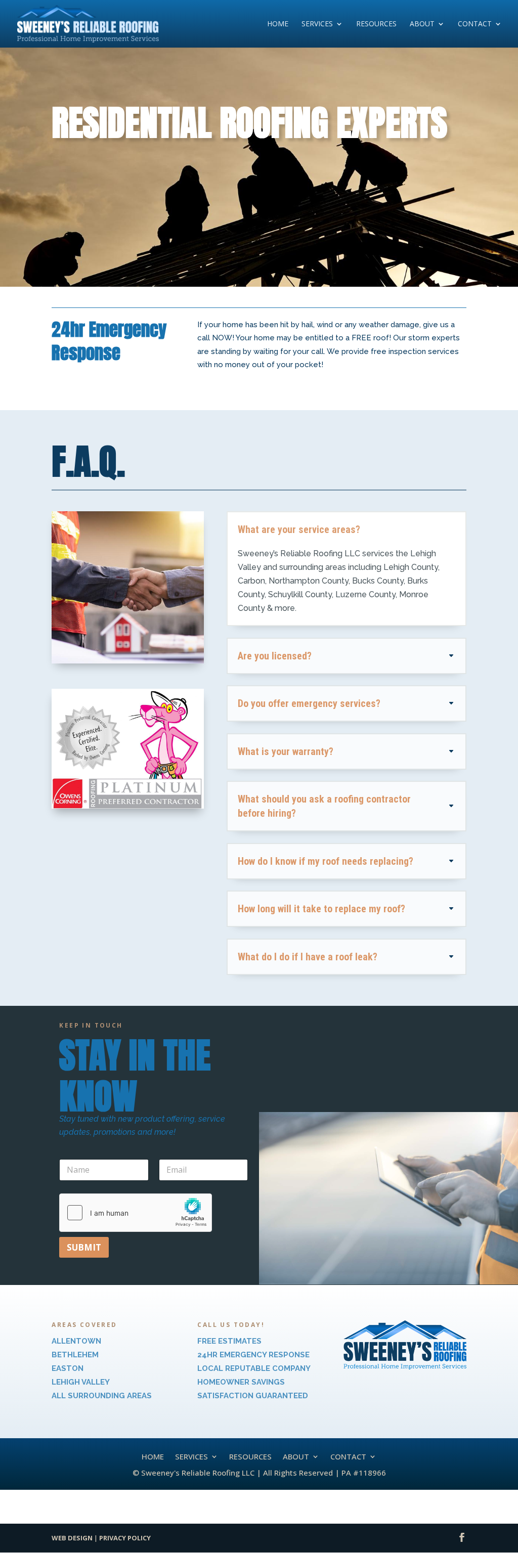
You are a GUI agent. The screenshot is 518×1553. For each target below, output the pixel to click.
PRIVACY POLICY (125, 1537)
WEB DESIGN (72, 1537)
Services (317, 24)
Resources (376, 24)
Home (277, 24)
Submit (84, 1247)
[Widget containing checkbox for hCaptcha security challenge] (135, 1212)
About (422, 24)
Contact (475, 24)
